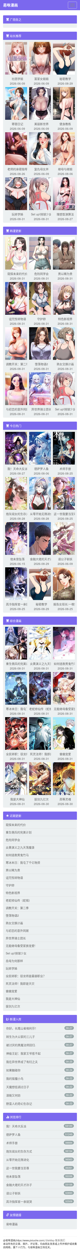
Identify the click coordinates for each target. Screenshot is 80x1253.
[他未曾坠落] (17, 538)
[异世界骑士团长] (41, 388)
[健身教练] (65, 103)
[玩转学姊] (17, 193)
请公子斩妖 (65, 559)
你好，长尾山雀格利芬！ (22, 1028)
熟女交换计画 (65, 364)
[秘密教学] (65, 58)
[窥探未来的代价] (17, 253)
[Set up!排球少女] (41, 193)
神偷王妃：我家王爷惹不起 (23, 1053)
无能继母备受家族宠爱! (20, 946)
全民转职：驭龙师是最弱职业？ (26, 976)
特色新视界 (65, 319)
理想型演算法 (65, 214)
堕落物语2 (41, 364)
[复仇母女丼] (41, 148)
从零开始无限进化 (41, 514)
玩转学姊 (17, 214)
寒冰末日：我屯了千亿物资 (23, 862)
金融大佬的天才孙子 (19, 1185)
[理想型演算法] (65, 193)
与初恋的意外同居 (17, 409)
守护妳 (41, 319)
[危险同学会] (41, 253)
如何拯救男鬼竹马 (65, 664)
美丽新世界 (41, 124)
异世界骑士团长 (41, 409)
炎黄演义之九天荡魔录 (20, 847)
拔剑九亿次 (41, 799)
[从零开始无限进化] (41, 493)
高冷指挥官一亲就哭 (19, 1201)
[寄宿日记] (17, 103)
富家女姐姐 (41, 79)
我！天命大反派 (17, 469)
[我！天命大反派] (17, 448)
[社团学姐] (17, 58)
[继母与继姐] (65, 148)
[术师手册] (65, 448)
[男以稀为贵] (65, 253)
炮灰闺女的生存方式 (19, 1151)
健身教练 (65, 124)
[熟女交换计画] (65, 343)
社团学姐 (17, 79)
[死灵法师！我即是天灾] (41, 733)
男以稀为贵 (65, 274)
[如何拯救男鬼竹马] (65, 643)
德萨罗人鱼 (41, 469)
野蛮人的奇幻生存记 (19, 1104)
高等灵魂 (65, 799)
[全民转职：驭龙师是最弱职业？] (17, 733)
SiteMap (50, 1240)
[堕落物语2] (41, 343)
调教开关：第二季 (17, 364)
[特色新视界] (65, 298)
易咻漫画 (10, 5)
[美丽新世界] (41, 103)
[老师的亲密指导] (17, 148)
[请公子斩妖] (65, 538)
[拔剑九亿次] (41, 778)
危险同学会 (41, 274)
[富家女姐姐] (41, 58)
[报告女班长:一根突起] (65, 583)
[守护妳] (41, 298)
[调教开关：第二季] (17, 343)
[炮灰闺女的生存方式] (17, 493)
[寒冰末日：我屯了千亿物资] (17, 688)
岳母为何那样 (14, 961)
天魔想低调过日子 (17, 1087)
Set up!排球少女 (41, 214)
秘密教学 (65, 79)
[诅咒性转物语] (17, 298)
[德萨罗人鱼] (41, 448)
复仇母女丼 (41, 169)
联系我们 (60, 1240)
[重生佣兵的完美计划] (17, 643)
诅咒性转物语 (17, 319)
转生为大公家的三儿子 (20, 1037)
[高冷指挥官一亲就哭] (17, 583)
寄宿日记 (17, 124)
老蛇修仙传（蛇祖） (42, 709)
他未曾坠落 (17, 559)
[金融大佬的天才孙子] (41, 538)
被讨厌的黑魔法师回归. (21, 1045)
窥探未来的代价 (17, 274)
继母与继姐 (65, 169)
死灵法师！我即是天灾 (20, 983)
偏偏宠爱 (65, 754)
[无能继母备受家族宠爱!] (65, 688)
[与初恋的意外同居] (17, 388)
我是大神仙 (17, 799)
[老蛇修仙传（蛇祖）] (41, 688)
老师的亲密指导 (17, 169)
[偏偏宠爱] (65, 733)
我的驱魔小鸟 (14, 1078)
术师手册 (65, 469)
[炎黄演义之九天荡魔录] (41, 643)
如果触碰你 (13, 1070)
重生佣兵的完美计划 (19, 832)
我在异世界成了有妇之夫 (22, 1062)
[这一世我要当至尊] (65, 493)
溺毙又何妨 (13, 1095)
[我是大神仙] (17, 778)
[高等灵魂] (65, 778)
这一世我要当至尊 (65, 514)
